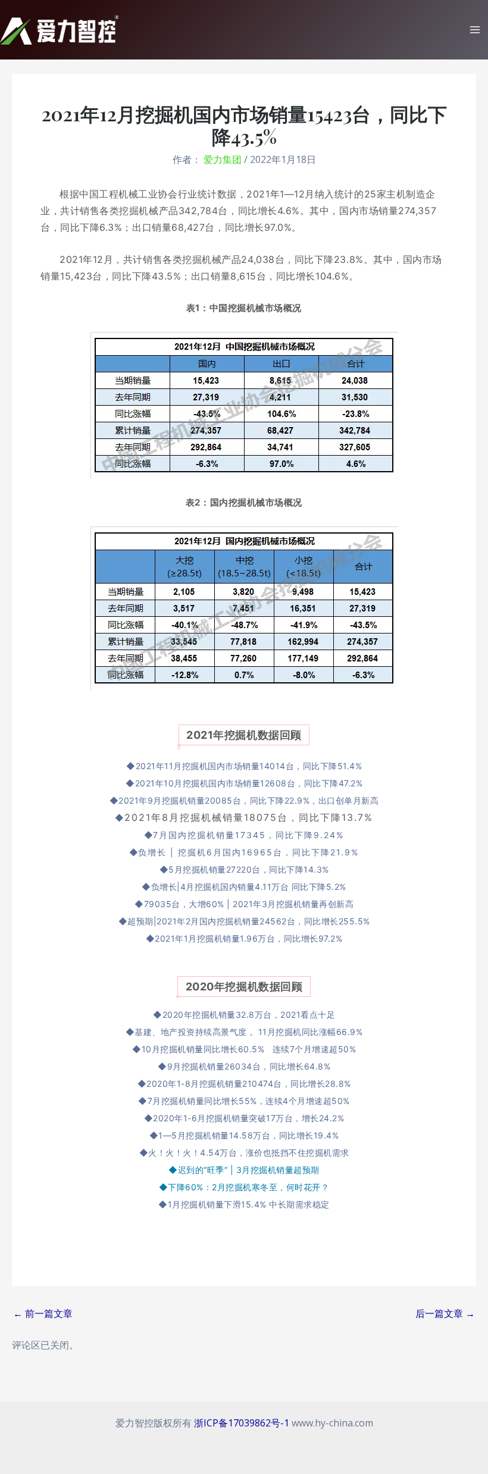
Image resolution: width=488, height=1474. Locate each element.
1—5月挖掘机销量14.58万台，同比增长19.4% (248, 1135)
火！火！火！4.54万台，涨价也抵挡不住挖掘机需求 (248, 1152)
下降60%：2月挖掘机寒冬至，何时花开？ (248, 1187)
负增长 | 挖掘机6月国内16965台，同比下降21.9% (248, 852)
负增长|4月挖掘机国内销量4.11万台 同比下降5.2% (248, 887)
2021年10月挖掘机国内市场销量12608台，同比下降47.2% (249, 783)
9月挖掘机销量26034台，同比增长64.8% (249, 1066)
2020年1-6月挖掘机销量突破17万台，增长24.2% (248, 1118)
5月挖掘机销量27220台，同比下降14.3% (248, 869)
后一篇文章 (445, 1313)
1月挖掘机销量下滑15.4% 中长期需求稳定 (249, 1204)
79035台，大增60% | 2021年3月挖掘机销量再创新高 (249, 904)
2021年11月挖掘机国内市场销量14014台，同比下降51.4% (249, 766)
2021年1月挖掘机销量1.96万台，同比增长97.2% (248, 938)
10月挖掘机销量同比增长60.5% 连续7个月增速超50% (249, 1049)
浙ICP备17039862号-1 (241, 1422)
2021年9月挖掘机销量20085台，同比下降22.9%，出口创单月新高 (248, 800)
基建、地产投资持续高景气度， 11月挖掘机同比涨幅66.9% (248, 1032)
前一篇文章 (43, 1313)
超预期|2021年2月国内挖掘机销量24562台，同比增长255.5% (248, 921)
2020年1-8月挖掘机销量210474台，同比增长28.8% (248, 1083)
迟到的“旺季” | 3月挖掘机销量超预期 (249, 1170)
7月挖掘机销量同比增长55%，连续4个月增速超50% (249, 1101)
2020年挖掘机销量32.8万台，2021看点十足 (249, 1014)
